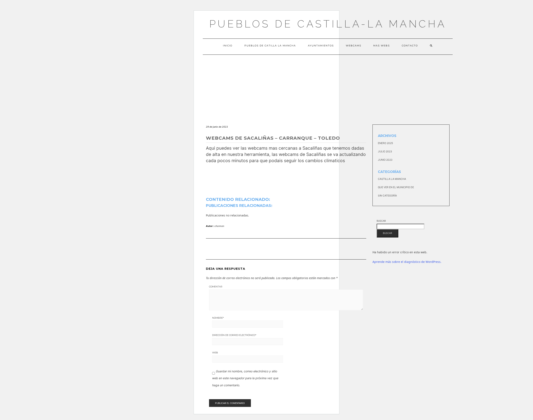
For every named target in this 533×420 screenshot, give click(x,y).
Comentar (215, 286)
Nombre (218, 317)
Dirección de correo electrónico (234, 335)
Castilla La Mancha (392, 178)
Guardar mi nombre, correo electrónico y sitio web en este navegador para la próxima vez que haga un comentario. (245, 378)
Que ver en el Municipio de (396, 187)
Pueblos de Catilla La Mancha (270, 45)
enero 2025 (385, 143)
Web (215, 352)
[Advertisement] (328, 86)
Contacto (410, 45)
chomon (219, 226)
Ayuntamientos (321, 45)
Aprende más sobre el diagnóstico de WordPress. (406, 262)
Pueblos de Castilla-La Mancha (327, 24)
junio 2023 (385, 159)
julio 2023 (385, 151)
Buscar (381, 220)
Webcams (353, 45)
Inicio (227, 45)
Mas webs (381, 45)
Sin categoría (387, 195)
